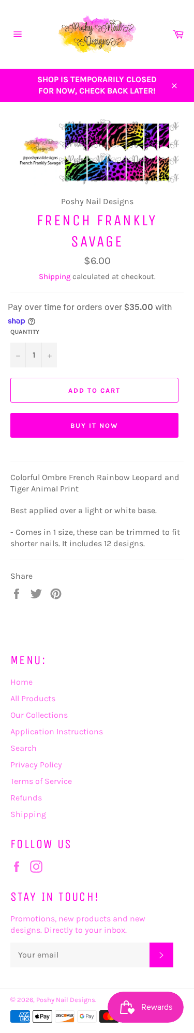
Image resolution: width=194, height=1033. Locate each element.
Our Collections (39, 715)
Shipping (54, 276)
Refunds (26, 798)
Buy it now (94, 425)
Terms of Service (41, 781)
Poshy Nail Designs (65, 1000)
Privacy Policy (36, 764)
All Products (32, 698)
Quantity (24, 331)
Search (23, 748)
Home (21, 682)
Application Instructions (56, 731)
